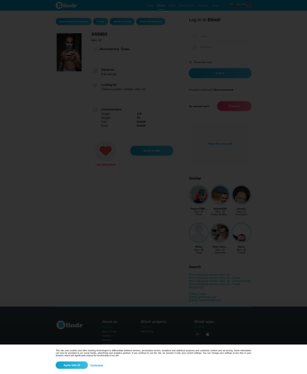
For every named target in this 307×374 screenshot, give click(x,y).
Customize (96, 365)
